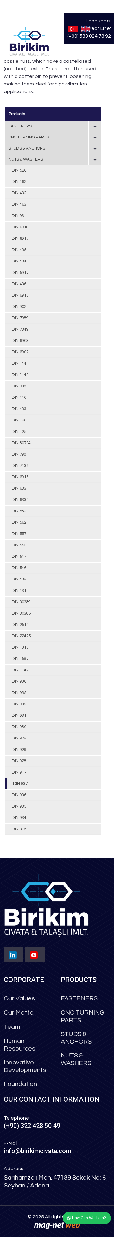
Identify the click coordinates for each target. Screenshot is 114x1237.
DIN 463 (19, 204)
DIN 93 (18, 216)
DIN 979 (19, 738)
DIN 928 (19, 761)
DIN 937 (20, 783)
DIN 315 (19, 829)
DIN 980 (19, 727)
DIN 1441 (20, 363)
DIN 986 (19, 681)
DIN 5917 (20, 272)
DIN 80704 (21, 443)
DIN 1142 (20, 670)
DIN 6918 (20, 227)
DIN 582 (19, 511)
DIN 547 (19, 556)
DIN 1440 (20, 375)
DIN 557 (19, 534)
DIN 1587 (20, 659)
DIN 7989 (20, 318)
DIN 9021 (20, 306)
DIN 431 (19, 590)
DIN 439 (19, 579)
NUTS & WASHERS (26, 159)
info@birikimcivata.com (37, 1151)
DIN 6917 (20, 238)
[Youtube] (35, 954)
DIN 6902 (20, 352)
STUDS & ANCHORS (27, 148)
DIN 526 (19, 170)
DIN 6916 (20, 295)
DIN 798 (19, 454)
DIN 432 (19, 193)
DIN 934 (19, 818)
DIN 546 (19, 568)
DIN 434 (19, 261)
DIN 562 (19, 522)
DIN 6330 (20, 500)
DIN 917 (19, 772)
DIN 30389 (21, 602)
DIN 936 (19, 795)
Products (17, 114)
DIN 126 (19, 420)
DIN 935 (19, 806)
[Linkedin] (13, 954)
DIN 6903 (20, 341)
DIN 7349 (20, 329)
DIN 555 (19, 545)
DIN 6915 (20, 477)
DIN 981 (19, 715)
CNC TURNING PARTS (29, 137)
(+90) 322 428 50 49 (32, 1125)
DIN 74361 (21, 465)
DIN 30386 (21, 613)
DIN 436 (19, 284)
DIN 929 (19, 749)
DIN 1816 (20, 647)
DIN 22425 (21, 636)
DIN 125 (19, 431)
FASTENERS (20, 126)
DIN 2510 (20, 624)
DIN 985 (19, 693)
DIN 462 (19, 182)
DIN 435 (19, 250)
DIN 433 (19, 409)
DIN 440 (19, 397)
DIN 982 (19, 704)
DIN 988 (19, 386)
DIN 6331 (20, 488)
